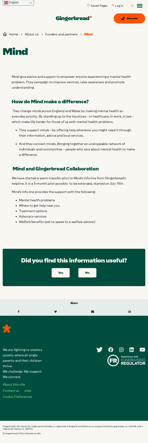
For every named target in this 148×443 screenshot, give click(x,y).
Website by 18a (32, 433)
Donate (132, 18)
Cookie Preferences (17, 397)
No (87, 272)
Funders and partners (61, 34)
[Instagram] (121, 349)
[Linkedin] (131, 349)
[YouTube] (142, 349)
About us (32, 34)
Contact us (11, 391)
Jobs (27, 391)
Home (13, 34)
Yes (60, 272)
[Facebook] (110, 349)
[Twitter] (100, 349)
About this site (14, 384)
